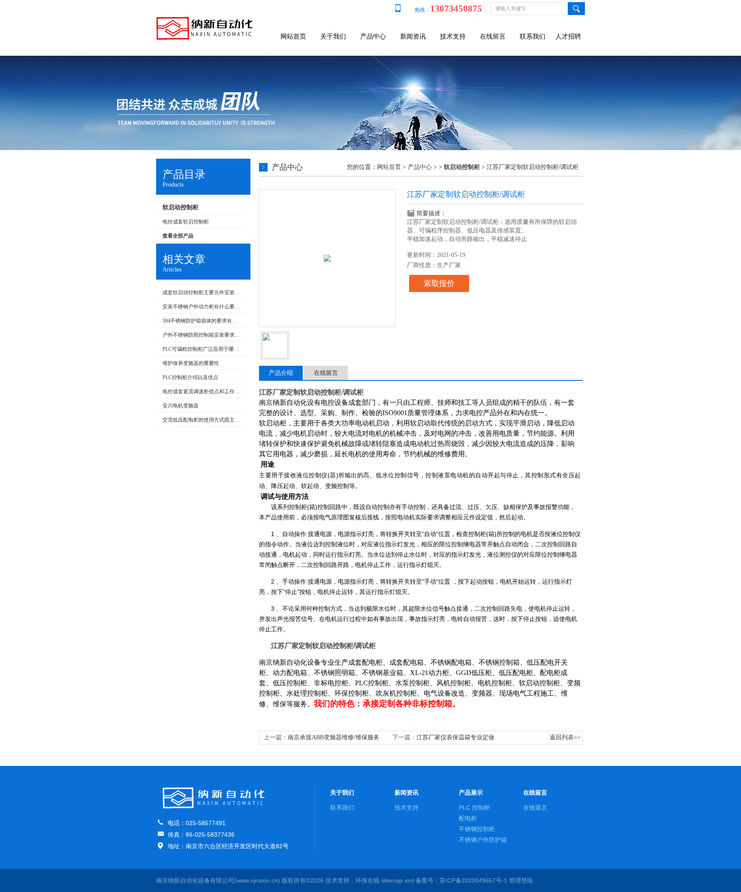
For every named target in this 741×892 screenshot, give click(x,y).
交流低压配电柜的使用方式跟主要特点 (202, 420)
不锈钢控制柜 (477, 829)
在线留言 (493, 36)
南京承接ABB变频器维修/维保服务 (334, 737)
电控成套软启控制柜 (186, 222)
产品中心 (373, 36)
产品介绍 (281, 373)
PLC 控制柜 (474, 807)
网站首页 (293, 36)
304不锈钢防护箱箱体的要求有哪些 (202, 321)
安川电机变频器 (181, 406)
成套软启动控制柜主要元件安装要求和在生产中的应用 (202, 292)
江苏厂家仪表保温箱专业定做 (455, 737)
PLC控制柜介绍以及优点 (190, 377)
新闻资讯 (413, 36)
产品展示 (471, 792)
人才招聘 (568, 36)
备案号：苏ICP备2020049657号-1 (461, 880)
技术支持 (453, 36)
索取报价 (439, 283)
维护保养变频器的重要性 (191, 363)
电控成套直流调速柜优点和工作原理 (202, 392)
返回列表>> (565, 737)
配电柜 (468, 818)
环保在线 (367, 880)
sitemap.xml (397, 880)
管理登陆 (521, 880)
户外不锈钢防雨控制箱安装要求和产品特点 (202, 335)
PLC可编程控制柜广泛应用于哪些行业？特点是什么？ (202, 349)
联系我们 (532, 36)
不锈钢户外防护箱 (483, 839)
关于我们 (333, 36)
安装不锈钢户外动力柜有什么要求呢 (202, 307)
